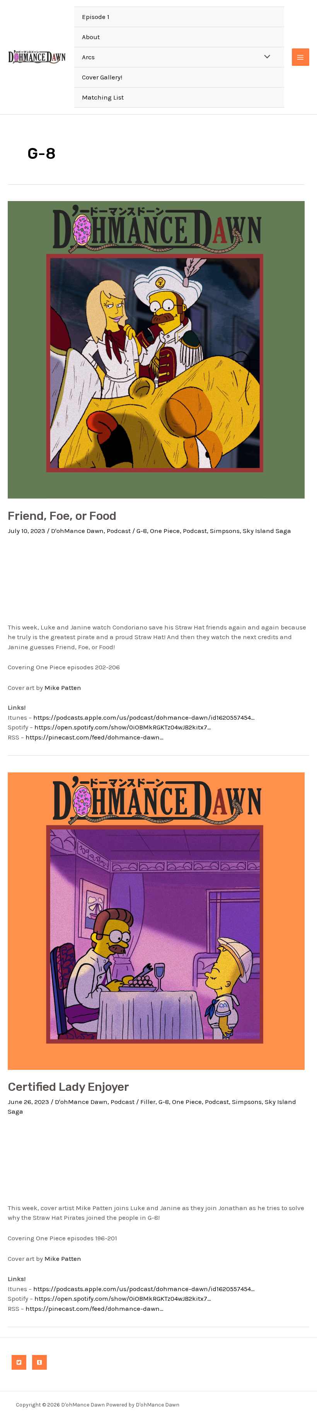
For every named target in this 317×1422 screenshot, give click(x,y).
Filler (147, 1102)
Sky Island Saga (267, 531)
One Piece (165, 531)
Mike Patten (62, 687)
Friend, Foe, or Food (62, 516)
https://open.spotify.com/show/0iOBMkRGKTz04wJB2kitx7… (122, 727)
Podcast (119, 531)
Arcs (88, 57)
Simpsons (225, 531)
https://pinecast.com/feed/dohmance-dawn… (95, 737)
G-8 (141, 531)
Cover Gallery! (102, 77)
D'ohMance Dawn (77, 531)
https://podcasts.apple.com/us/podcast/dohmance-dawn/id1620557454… (144, 717)
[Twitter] (19, 1362)
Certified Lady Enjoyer (68, 1087)
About (91, 37)
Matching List (103, 97)
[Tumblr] (39, 1362)
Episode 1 (95, 17)
